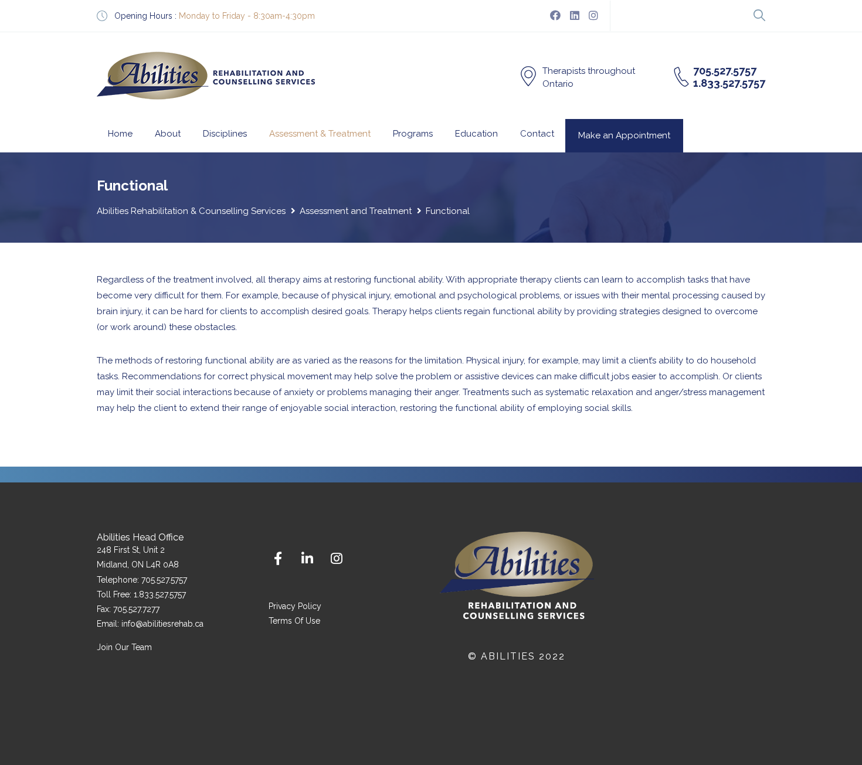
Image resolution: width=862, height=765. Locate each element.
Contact (537, 133)
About (168, 133)
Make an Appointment (624, 135)
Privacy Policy (295, 606)
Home (120, 133)
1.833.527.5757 (160, 594)
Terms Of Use (294, 620)
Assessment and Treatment (356, 211)
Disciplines (225, 133)
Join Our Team (124, 647)
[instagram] (593, 15)
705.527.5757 (164, 579)
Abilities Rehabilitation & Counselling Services (191, 211)
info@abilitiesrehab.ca (162, 623)
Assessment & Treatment (320, 133)
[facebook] (555, 15)
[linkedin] (574, 15)
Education (476, 133)
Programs (413, 133)
